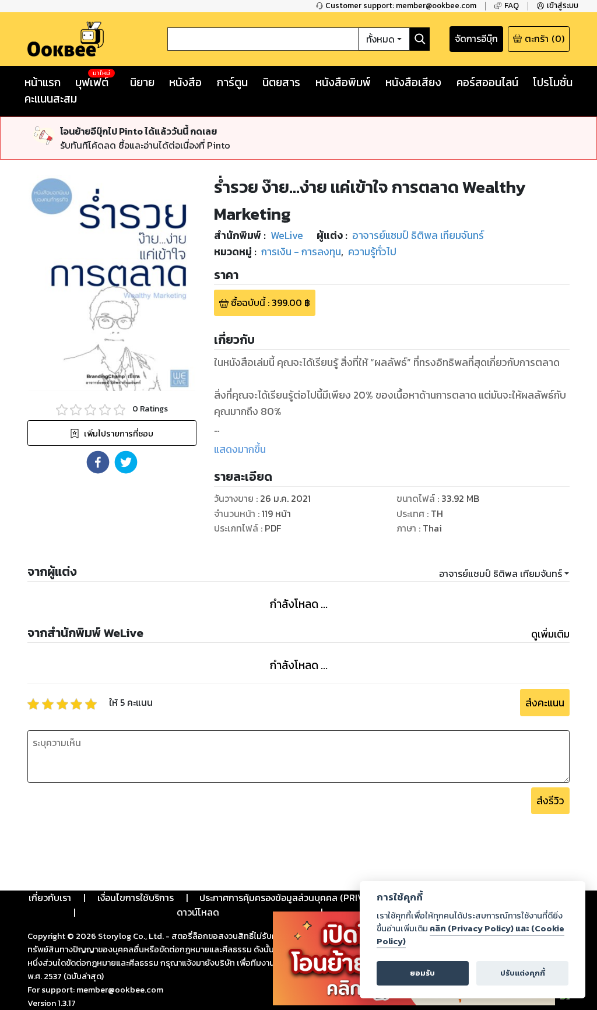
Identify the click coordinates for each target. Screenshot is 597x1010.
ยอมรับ (422, 973)
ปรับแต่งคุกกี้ (522, 973)
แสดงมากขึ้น (240, 449)
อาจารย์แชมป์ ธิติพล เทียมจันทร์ (500, 573)
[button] (98, 462)
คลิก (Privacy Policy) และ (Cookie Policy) (470, 935)
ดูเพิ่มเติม (550, 634)
